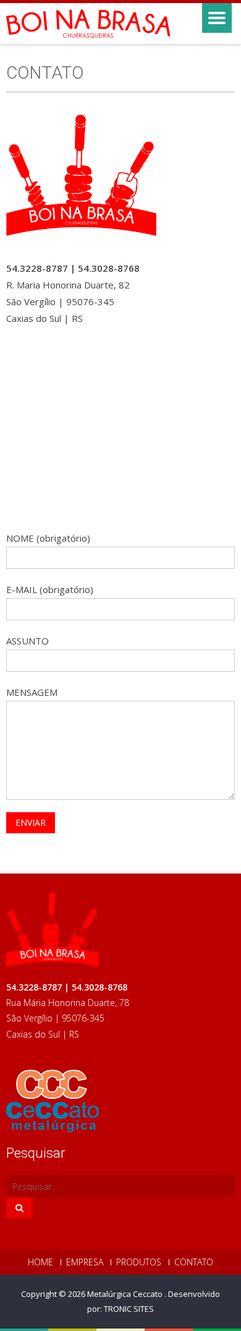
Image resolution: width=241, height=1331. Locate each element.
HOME (40, 1262)
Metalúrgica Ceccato (125, 1293)
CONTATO (193, 1262)
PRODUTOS (138, 1262)
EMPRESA (84, 1262)
